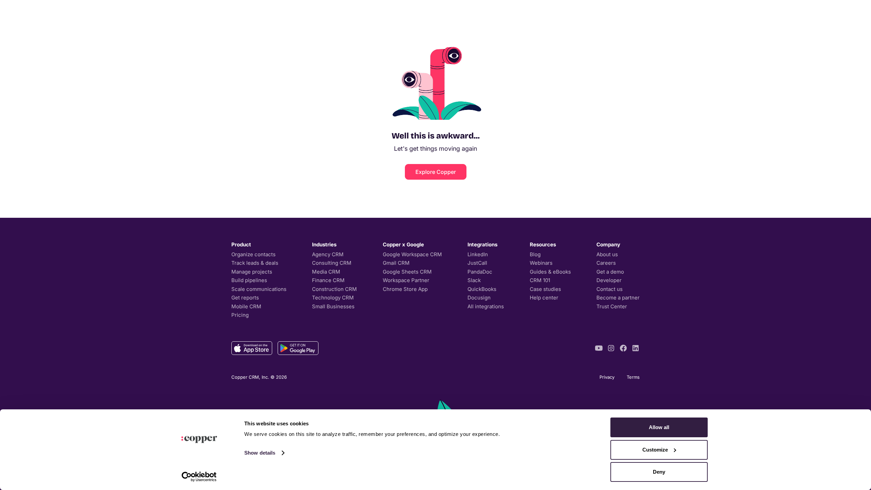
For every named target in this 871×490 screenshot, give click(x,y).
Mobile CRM (246, 306)
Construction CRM (334, 289)
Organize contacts (253, 254)
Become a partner (618, 297)
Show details (259, 453)
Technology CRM (333, 297)
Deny (659, 472)
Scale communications (258, 289)
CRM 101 (540, 280)
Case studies (545, 289)
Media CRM (326, 271)
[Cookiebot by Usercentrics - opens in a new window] (199, 477)
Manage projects (251, 271)
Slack (474, 280)
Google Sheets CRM (407, 271)
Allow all (659, 427)
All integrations (485, 306)
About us (607, 254)
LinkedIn (477, 254)
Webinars (541, 263)
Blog (535, 254)
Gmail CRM (396, 263)
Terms (633, 377)
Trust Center (611, 306)
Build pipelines (249, 280)
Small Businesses (333, 306)
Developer (609, 280)
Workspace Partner (406, 280)
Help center (544, 297)
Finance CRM (328, 280)
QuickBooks (481, 289)
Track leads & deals (254, 263)
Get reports (245, 297)
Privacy (606, 377)
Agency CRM (328, 254)
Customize (655, 450)
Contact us (609, 289)
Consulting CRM (331, 263)
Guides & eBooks (550, 271)
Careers (606, 263)
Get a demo (610, 271)
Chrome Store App (405, 289)
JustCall (477, 263)
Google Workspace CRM (412, 254)
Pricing (240, 315)
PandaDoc (479, 271)
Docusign (479, 297)
